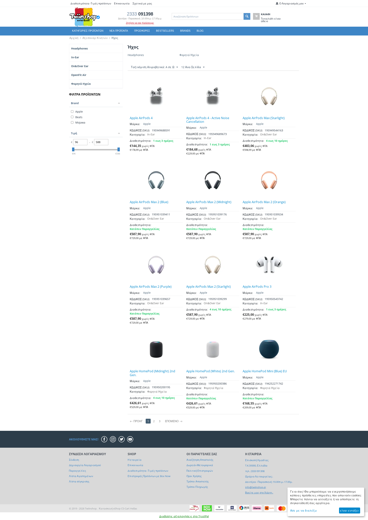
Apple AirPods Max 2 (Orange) (264, 202)
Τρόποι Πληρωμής (197, 487)
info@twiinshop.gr (255, 487)
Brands (185, 30)
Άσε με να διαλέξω (303, 510)
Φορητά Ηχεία (81, 84)
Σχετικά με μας (142, 3)
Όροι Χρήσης (194, 476)
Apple (147, 124)
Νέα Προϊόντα (118, 30)
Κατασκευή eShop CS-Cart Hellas (118, 508)
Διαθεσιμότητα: (140, 141)
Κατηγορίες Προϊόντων (87, 30)
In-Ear (75, 57)
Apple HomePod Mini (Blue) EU (265, 371)
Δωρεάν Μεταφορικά (199, 465)
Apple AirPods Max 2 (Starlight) (208, 286)
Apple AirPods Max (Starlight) (264, 118)
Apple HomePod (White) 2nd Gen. (210, 371)
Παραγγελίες (77, 470)
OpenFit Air (78, 75)
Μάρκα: (135, 124)
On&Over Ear (79, 66)
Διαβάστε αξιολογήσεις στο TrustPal (184, 516)
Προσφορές (142, 30)
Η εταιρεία (134, 459)
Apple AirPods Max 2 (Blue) (149, 202)
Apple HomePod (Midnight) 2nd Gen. (152, 373)
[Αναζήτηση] (247, 16)
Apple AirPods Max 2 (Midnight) (208, 202)
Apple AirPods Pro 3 (257, 286)
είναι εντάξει (349, 510)
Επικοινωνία (122, 3)
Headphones (79, 48)
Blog (200, 30)
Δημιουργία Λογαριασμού (85, 465)
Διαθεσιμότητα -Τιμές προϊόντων (91, 3)
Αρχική (73, 38)
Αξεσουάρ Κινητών (95, 38)
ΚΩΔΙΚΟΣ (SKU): (140, 130)
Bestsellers (165, 30)
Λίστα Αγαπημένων (81, 476)
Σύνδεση (74, 459)
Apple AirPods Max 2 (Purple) (151, 286)
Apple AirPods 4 (141, 118)
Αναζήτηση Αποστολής (199, 459)
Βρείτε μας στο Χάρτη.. (259, 492)
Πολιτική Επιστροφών (199, 470)
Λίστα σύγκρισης (79, 481)
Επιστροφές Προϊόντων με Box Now (149, 476)
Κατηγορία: (137, 134)
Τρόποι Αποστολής (197, 481)
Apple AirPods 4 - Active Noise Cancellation (207, 120)
